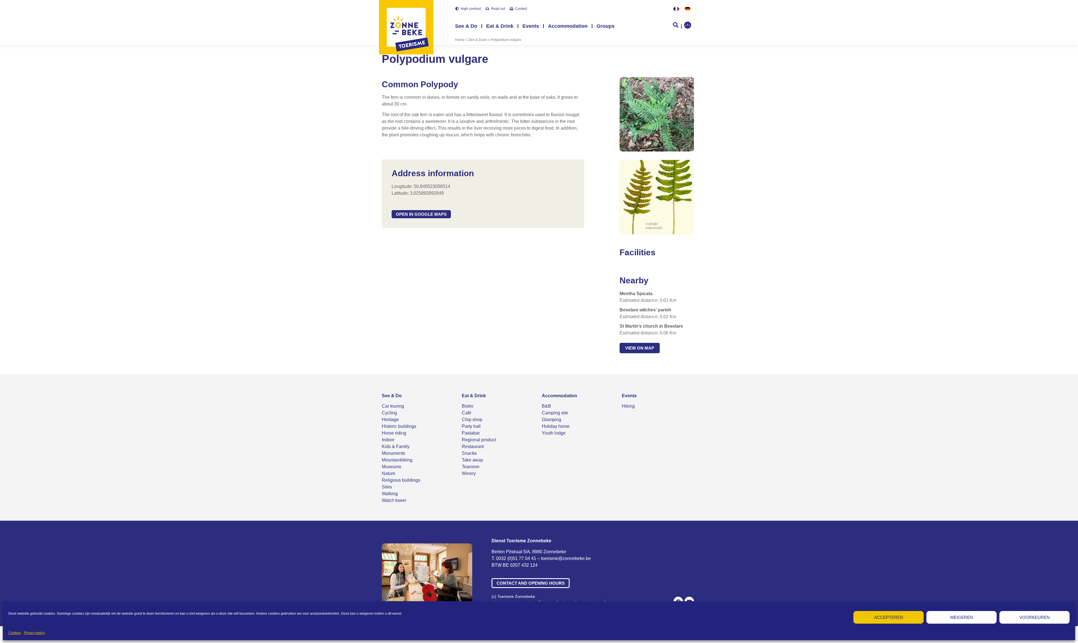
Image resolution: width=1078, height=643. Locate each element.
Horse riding (394, 433)
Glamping (551, 419)
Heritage (390, 419)
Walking (390, 493)
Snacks (469, 453)
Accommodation (568, 26)
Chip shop (472, 419)
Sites (387, 486)
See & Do (466, 26)
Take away (472, 460)
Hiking (628, 406)
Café (466, 412)
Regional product (479, 439)
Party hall (471, 426)
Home (459, 40)
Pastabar (471, 433)
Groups (606, 26)
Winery (469, 473)
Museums (391, 466)
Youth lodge (554, 433)
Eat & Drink (499, 26)
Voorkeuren (1034, 617)
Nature (388, 473)
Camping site (555, 412)
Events (530, 26)
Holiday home (556, 426)
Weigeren (961, 617)
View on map (639, 348)
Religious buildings (401, 480)
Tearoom (470, 466)
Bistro (467, 406)
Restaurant (473, 446)
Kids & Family (396, 446)
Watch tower (394, 500)
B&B (546, 406)
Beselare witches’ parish (645, 309)
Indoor (388, 439)
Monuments (393, 453)
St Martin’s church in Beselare (651, 326)
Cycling (389, 412)
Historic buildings (399, 426)
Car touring (393, 406)
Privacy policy (34, 633)
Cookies (14, 633)
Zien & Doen (477, 40)
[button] (421, 214)
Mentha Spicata (636, 293)
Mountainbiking (397, 460)
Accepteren (888, 617)
